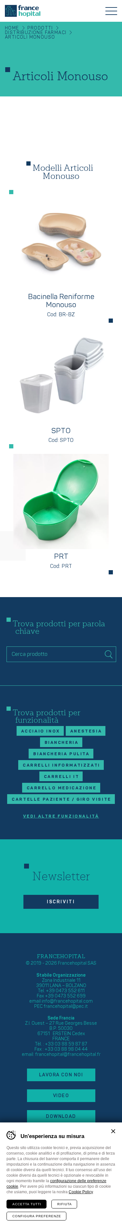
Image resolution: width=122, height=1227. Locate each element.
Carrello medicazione (62, 788)
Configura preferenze (36, 1216)
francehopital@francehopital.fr (68, 1054)
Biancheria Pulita (61, 754)
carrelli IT (61, 776)
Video (61, 1096)
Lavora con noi (61, 1075)
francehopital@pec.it (66, 1006)
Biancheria (62, 742)
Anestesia (86, 731)
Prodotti (40, 28)
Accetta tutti (26, 1204)
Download (61, 1116)
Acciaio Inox (40, 731)
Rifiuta (64, 1204)
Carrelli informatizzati (61, 765)
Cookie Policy (81, 1192)
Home (12, 28)
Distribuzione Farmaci (35, 32)
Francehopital (22, 11)
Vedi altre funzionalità (61, 816)
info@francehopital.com (67, 1001)
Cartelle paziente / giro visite (61, 799)
